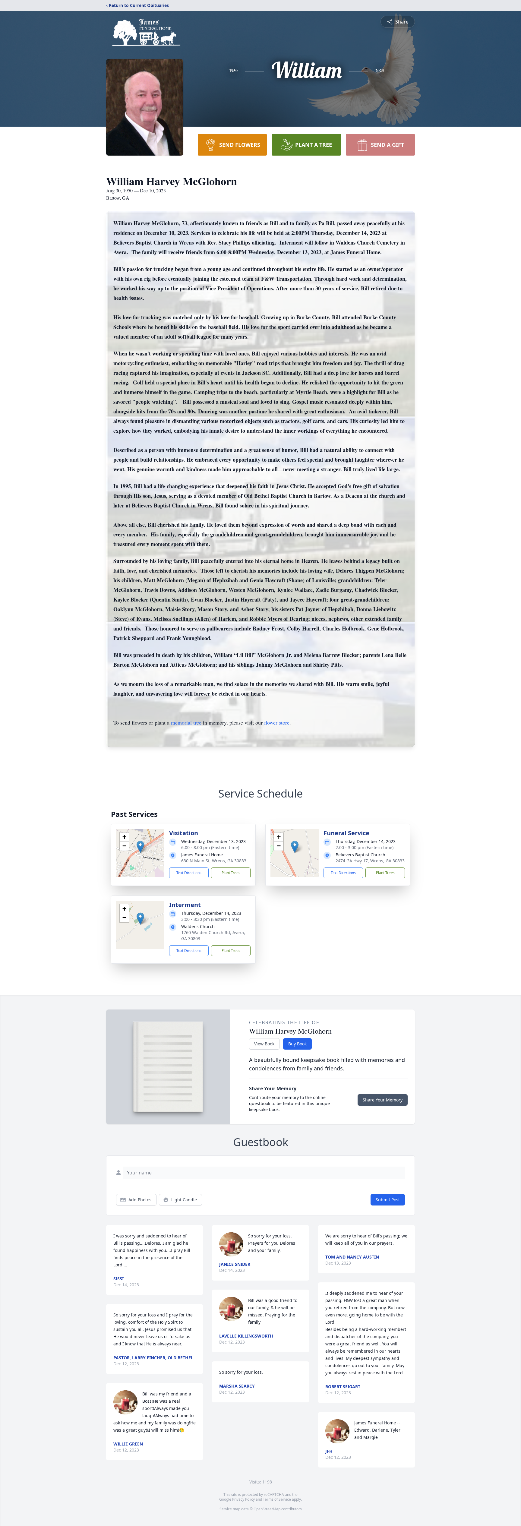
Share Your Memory (383, 1100)
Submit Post (388, 1199)
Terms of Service (277, 1499)
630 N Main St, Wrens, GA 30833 (213, 861)
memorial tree (186, 722)
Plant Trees (231, 872)
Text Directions (188, 872)
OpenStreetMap (267, 1509)
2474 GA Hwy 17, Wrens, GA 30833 (370, 861)
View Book (264, 1044)
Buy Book (297, 1044)
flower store (276, 722)
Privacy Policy (243, 1499)
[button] (140, 847)
